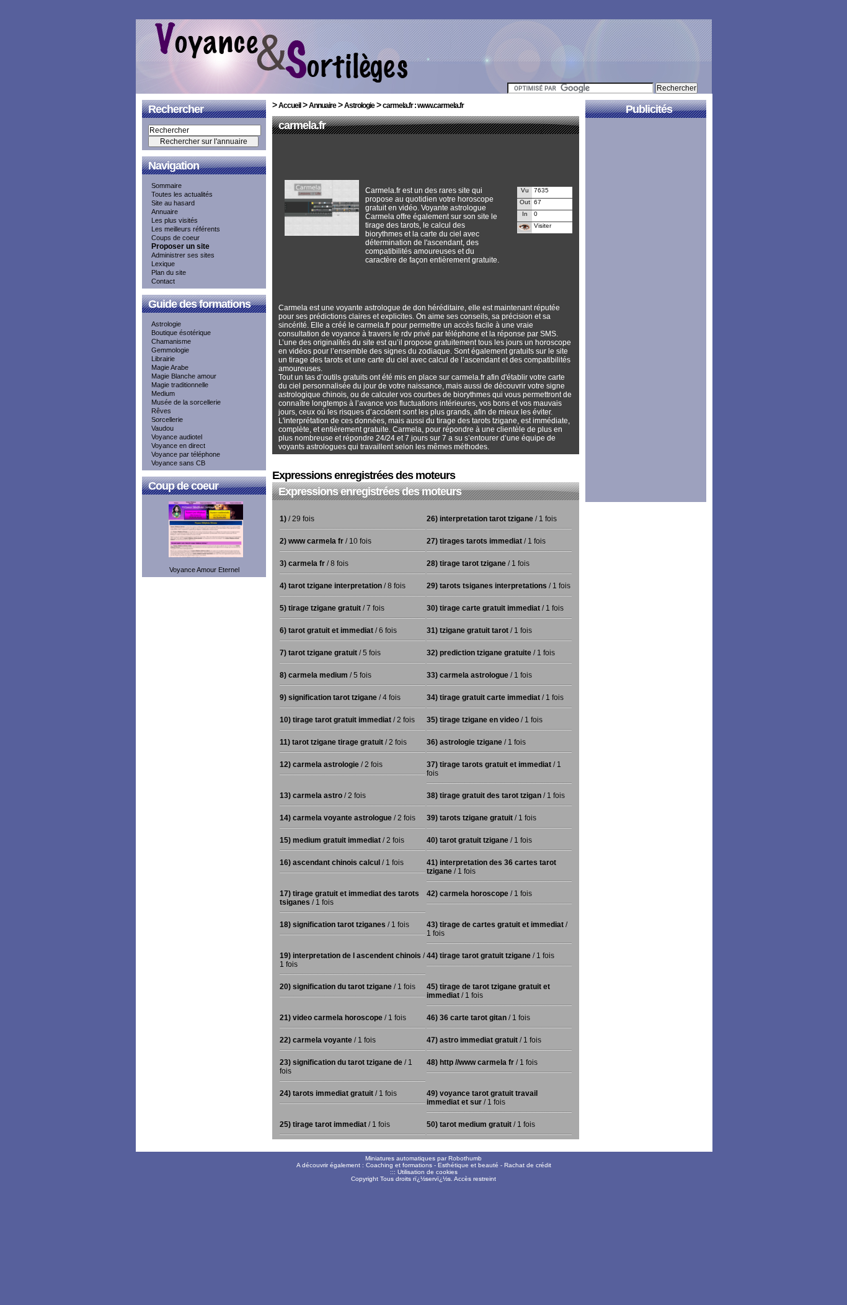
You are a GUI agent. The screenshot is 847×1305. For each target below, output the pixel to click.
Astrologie (166, 324)
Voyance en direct (178, 445)
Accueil (289, 105)
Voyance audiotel (176, 437)
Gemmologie (170, 350)
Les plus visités (174, 220)
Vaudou (162, 428)
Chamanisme (171, 341)
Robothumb (465, 1158)
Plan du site (168, 272)
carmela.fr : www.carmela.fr (423, 105)
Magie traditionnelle (179, 384)
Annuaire (164, 211)
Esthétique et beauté (468, 1165)
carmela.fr (302, 125)
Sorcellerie (167, 419)
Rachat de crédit (527, 1165)
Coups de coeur (175, 237)
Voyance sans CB (178, 463)
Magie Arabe (169, 367)
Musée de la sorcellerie (186, 402)
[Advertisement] (423, 159)
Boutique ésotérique (181, 332)
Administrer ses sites (183, 255)
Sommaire (166, 185)
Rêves (161, 411)
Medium (163, 393)
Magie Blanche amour (183, 376)
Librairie (163, 358)
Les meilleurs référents (185, 229)
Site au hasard (173, 203)
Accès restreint (475, 1178)
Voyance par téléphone (185, 454)
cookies (447, 1171)
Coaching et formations (399, 1165)
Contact (163, 281)
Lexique (163, 263)
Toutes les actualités (182, 194)
